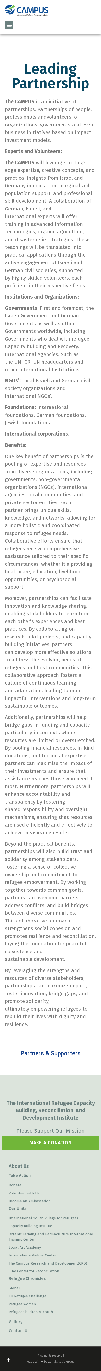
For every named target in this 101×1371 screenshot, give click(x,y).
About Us (19, 1166)
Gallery (16, 1321)
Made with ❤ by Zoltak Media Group (51, 1361)
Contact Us (19, 1330)
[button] (9, 25)
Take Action (20, 1175)
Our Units (18, 1208)
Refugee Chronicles (27, 1278)
